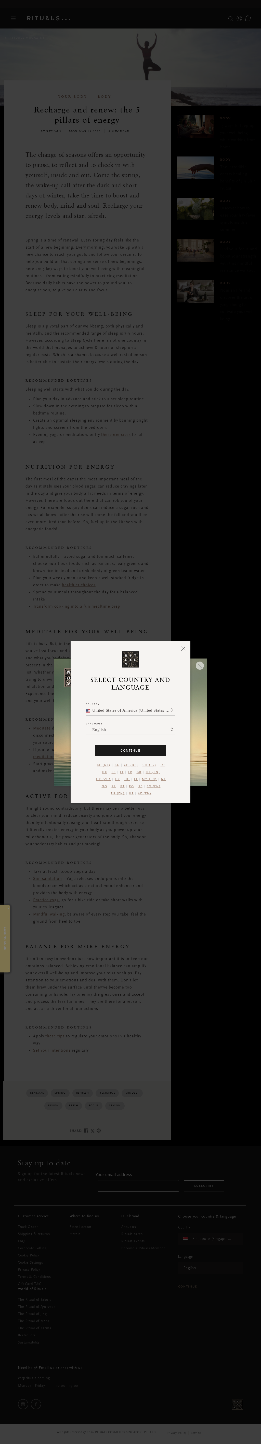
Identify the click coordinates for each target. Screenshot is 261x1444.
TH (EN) (118, 793)
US (131, 793)
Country (93, 704)
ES (114, 772)
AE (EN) (144, 793)
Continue (130, 750)
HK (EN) (153, 772)
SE (140, 786)
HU (127, 779)
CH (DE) (131, 764)
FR (130, 772)
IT (136, 779)
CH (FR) (149, 764)
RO (131, 786)
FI (122, 772)
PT (122, 786)
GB (139, 772)
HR (117, 779)
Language (94, 723)
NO (104, 786)
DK (104, 772)
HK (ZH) (103, 779)
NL (163, 779)
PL (114, 786)
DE (163, 764)
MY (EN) (149, 779)
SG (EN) (154, 786)
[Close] (183, 648)
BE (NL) (103, 764)
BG (117, 764)
